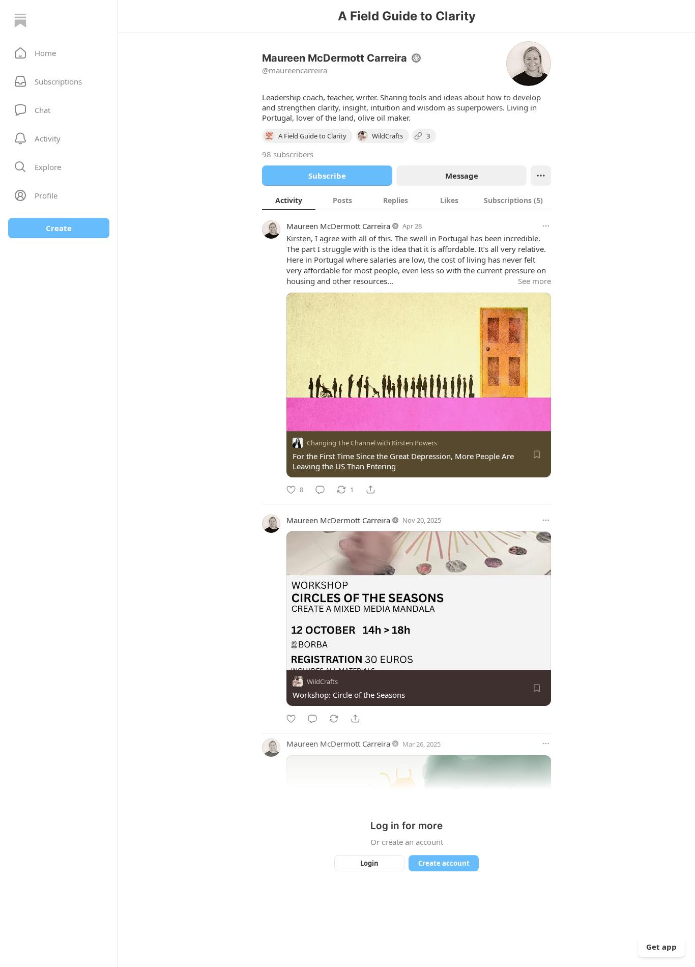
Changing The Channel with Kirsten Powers (372, 442)
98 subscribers (287, 154)
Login (369, 863)
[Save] (537, 454)
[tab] (288, 200)
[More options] (546, 226)
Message (461, 175)
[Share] (370, 489)
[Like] (291, 718)
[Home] (20, 20)
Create (59, 228)
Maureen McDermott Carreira (338, 226)
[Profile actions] (541, 175)
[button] (58, 53)
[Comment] (320, 489)
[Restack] (333, 718)
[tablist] (406, 200)
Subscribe (327, 175)
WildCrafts (322, 682)
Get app (661, 947)
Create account (444, 863)
